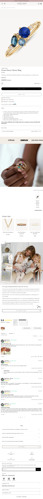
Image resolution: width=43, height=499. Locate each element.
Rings (5, 7)
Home (2, 7)
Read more (3, 77)
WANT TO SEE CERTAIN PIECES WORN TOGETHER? (12, 441)
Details (2, 108)
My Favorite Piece (21, 310)
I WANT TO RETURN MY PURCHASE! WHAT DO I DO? (13, 433)
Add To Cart (21, 88)
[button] (3, 241)
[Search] (38, 3)
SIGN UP (38, 469)
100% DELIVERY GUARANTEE (8, 437)
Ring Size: (2, 83)
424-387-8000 (10, 131)
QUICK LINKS (5, 489)
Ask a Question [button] (27, 328)
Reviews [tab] (3, 333)
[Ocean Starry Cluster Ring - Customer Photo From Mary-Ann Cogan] (3, 328)
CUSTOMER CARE (6, 492)
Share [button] (3, 356)
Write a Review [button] (38, 328)
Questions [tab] (11, 333)
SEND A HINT (21, 94)
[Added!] (40, 131)
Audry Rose (4, 68)
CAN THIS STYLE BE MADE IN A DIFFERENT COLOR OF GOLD (14, 429)
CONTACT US (5, 483)
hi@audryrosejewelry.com (8, 485)
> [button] (24, 417)
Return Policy (4, 127)
